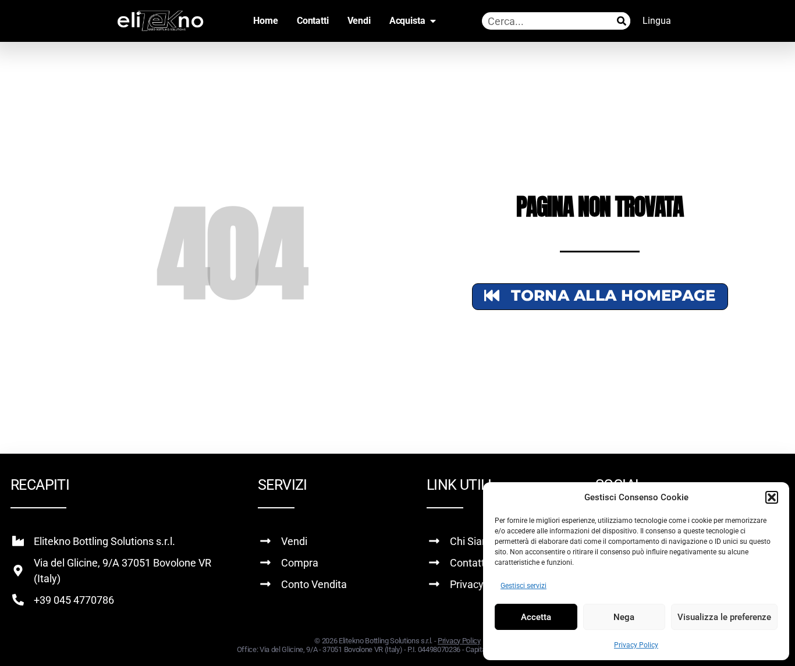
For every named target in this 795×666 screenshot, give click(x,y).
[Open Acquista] (433, 21)
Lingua (657, 20)
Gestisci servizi (523, 586)
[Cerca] (621, 21)
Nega (623, 617)
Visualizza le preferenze (724, 617)
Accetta (536, 617)
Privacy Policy (636, 645)
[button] (772, 497)
